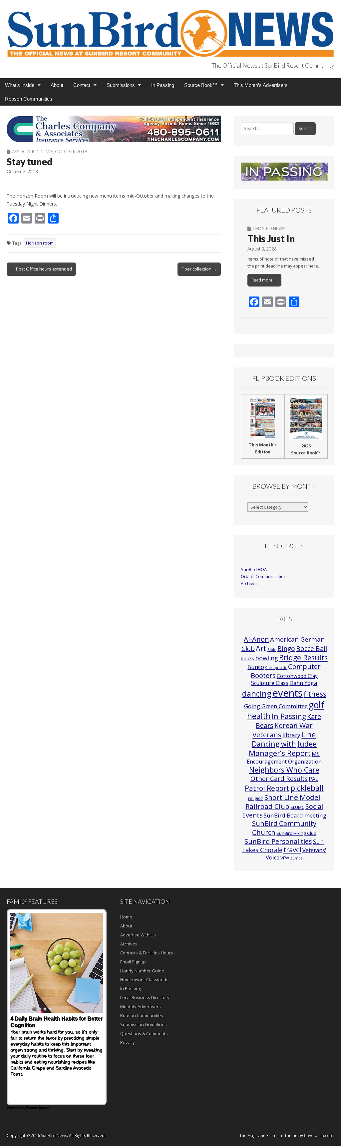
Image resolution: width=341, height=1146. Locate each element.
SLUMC (297, 807)
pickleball (307, 788)
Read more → (264, 280)
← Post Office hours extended (41, 269)
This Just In (271, 238)
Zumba (296, 858)
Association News (32, 151)
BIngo (286, 648)
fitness (315, 694)
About (57, 85)
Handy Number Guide (142, 971)
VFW (284, 858)
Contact (81, 85)
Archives (249, 583)
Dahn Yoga (303, 683)
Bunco (255, 667)
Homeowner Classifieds (144, 979)
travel (292, 849)
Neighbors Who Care (284, 770)
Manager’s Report (280, 753)
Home (126, 917)
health (259, 716)
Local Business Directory (145, 997)
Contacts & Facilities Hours (146, 953)
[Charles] (114, 129)
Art (261, 648)
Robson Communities (28, 99)
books (247, 658)
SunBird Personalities (278, 841)
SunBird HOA (254, 569)
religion (255, 798)
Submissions (121, 85)
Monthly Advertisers (140, 1006)
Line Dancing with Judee (284, 739)
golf (316, 705)
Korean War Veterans (282, 730)
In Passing (162, 85)
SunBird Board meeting (295, 815)
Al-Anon (256, 639)
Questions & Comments (144, 1033)
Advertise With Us (138, 935)
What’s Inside (19, 85)
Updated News (269, 228)
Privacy (127, 1042)
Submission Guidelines (143, 1024)
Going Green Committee (276, 706)
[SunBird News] (170, 29)
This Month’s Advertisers (261, 85)
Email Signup (133, 962)
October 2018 (71, 151)
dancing (256, 693)
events (287, 693)
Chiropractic (276, 667)
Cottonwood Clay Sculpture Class (284, 679)
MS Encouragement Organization (284, 757)
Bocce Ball (311, 648)
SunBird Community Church (284, 828)
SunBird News (54, 1135)
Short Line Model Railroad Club (282, 802)
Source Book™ (200, 85)
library (291, 735)
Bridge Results (303, 657)
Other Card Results (279, 778)
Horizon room (40, 243)
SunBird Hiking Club (296, 833)
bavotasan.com (318, 1135)
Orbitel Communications (265, 576)
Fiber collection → (199, 269)
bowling (266, 658)
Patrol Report (267, 788)
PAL (313, 779)
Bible (271, 649)
